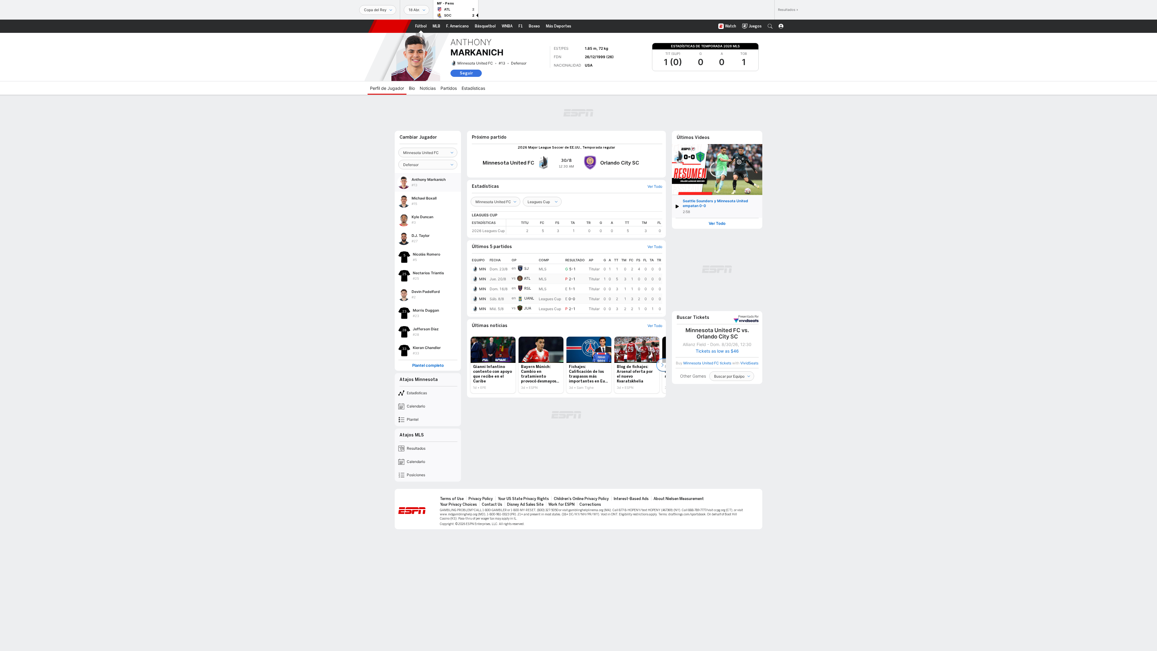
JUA (527, 308)
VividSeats (748, 317)
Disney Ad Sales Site (525, 504)
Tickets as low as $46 (717, 351)
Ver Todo (717, 223)
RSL (527, 288)
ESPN (389, 26)
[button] (770, 26)
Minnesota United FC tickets (707, 363)
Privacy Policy (481, 499)
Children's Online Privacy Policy (581, 499)
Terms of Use (452, 499)
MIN (482, 269)
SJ (526, 268)
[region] (584, 227)
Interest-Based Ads (631, 499)
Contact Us (492, 504)
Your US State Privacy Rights (523, 499)
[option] (493, 365)
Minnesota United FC (475, 63)
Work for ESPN (561, 504)
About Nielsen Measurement (679, 499)
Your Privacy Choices (458, 504)
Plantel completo (428, 365)
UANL (529, 298)
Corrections (590, 504)
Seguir (466, 73)
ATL (527, 278)
